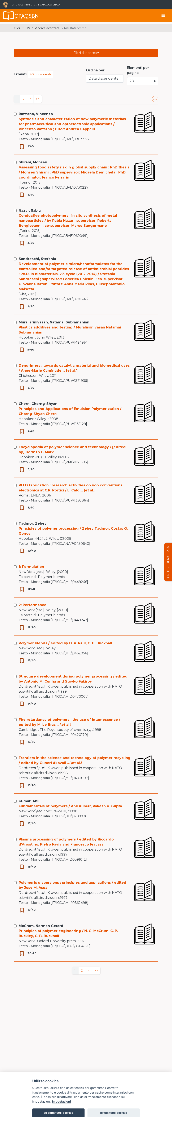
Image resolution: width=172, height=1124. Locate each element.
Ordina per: (96, 70)
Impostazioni (61, 1101)
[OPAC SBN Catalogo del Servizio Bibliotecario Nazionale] (8, 15)
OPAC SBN (22, 28)
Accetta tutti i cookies (58, 1112)
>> (37, 99)
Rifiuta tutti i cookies (113, 1112)
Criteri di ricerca (168, 562)
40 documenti (40, 74)
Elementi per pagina (138, 70)
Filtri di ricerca (85, 53)
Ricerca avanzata (47, 28)
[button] (155, 99)
